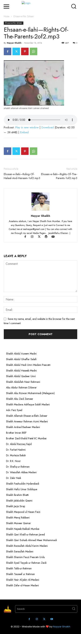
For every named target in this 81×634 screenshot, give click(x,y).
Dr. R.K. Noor (13, 461)
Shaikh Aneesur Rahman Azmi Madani (27, 421)
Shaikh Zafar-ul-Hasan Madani (22, 585)
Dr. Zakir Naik (13, 478)
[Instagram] (34, 237)
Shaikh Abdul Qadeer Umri (21, 376)
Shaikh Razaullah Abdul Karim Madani (27, 546)
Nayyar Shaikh (14, 42)
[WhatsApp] (33, 51)
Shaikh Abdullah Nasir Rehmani (23, 382)
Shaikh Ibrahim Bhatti (17, 495)
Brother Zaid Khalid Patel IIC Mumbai (26, 438)
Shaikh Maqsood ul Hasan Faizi (23, 512)
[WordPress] (47, 237)
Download (47, 127)
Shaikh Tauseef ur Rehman (20, 574)
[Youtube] (54, 237)
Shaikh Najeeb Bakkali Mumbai (23, 529)
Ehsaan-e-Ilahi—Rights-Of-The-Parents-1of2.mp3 (59, 176)
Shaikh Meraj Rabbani (18, 517)
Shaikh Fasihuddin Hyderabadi (22, 483)
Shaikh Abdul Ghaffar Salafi (21, 359)
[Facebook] (7, 51)
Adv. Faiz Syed (14, 410)
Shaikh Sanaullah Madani (19, 551)
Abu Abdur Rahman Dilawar (21, 387)
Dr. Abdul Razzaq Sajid (19, 444)
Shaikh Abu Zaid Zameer (19, 399)
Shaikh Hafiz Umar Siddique (21, 489)
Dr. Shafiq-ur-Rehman (18, 467)
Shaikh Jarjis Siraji (15, 506)
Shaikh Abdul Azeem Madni (21, 353)
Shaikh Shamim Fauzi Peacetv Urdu (25, 557)
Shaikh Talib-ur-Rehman (19, 568)
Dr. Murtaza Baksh (16, 455)
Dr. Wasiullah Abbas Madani (21, 472)
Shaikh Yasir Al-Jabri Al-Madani (22, 580)
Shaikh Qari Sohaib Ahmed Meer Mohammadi (31, 540)
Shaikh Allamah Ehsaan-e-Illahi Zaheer (26, 416)
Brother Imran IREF (16, 433)
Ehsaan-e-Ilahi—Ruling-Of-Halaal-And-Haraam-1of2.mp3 (22, 176)
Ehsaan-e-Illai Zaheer (23, 16)
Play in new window (27, 127)
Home (6, 16)
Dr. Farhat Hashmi (16, 450)
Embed (24, 132)
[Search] (73, 609)
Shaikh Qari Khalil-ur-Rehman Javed (25, 534)
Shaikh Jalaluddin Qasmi (19, 500)
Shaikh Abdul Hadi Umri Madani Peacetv (28, 365)
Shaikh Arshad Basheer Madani (23, 427)
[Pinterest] (25, 51)
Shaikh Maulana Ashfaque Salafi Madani (28, 404)
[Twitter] (16, 51)
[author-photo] (40, 210)
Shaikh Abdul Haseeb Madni (21, 370)
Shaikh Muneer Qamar (18, 523)
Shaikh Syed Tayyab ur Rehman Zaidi (26, 563)
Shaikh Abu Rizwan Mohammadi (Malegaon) (30, 393)
